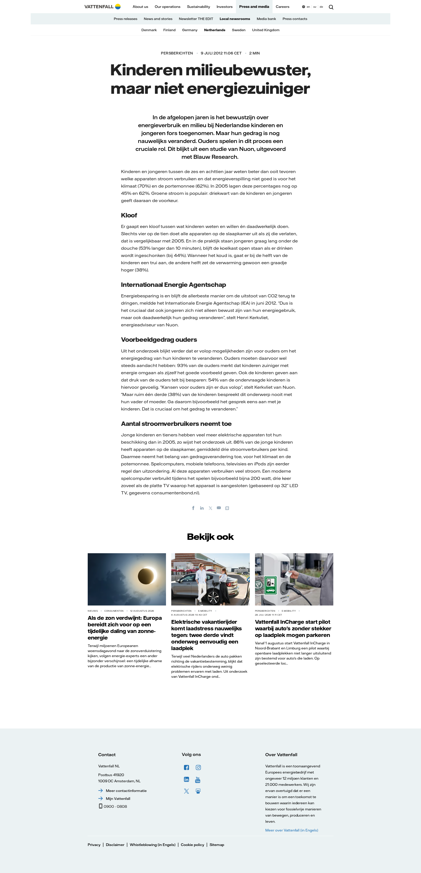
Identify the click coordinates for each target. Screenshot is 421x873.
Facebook (186, 767)
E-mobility (205, 610)
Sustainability (198, 6)
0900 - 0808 (115, 806)
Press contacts (295, 19)
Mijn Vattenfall (118, 798)
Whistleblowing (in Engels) (152, 844)
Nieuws (93, 610)
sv (314, 6)
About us (140, 6)
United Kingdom (266, 30)
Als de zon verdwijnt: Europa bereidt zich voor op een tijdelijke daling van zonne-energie (125, 628)
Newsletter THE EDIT (196, 19)
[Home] (102, 6)
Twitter (186, 791)
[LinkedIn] (202, 508)
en (308, 6)
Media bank (266, 19)
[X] (210, 508)
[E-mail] (219, 508)
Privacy (94, 844)
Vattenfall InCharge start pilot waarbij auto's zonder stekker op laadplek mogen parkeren (293, 628)
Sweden (239, 30)
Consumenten (114, 610)
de (321, 6)
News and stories (158, 19)
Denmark (149, 30)
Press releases (125, 19)
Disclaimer (115, 844)
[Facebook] (193, 508)
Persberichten (177, 53)
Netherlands (214, 30)
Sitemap (217, 844)
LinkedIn (186, 779)
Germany (190, 30)
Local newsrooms (235, 19)
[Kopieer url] (227, 508)
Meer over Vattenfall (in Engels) (291, 830)
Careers (282, 6)
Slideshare (198, 791)
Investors (225, 6)
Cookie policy (192, 844)
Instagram (198, 767)
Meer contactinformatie (126, 790)
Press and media (254, 6)
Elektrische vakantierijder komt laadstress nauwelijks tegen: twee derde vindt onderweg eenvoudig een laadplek (206, 634)
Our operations (167, 6)
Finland (169, 30)
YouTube (198, 779)
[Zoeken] (331, 6)
